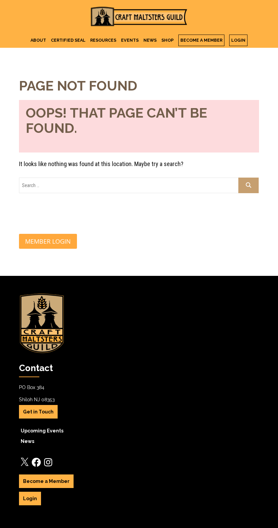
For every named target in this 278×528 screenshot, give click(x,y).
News (150, 40)
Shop (167, 40)
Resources (103, 40)
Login (238, 40)
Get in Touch (38, 411)
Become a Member (201, 40)
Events (130, 40)
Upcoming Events (42, 430)
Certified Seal (68, 40)
